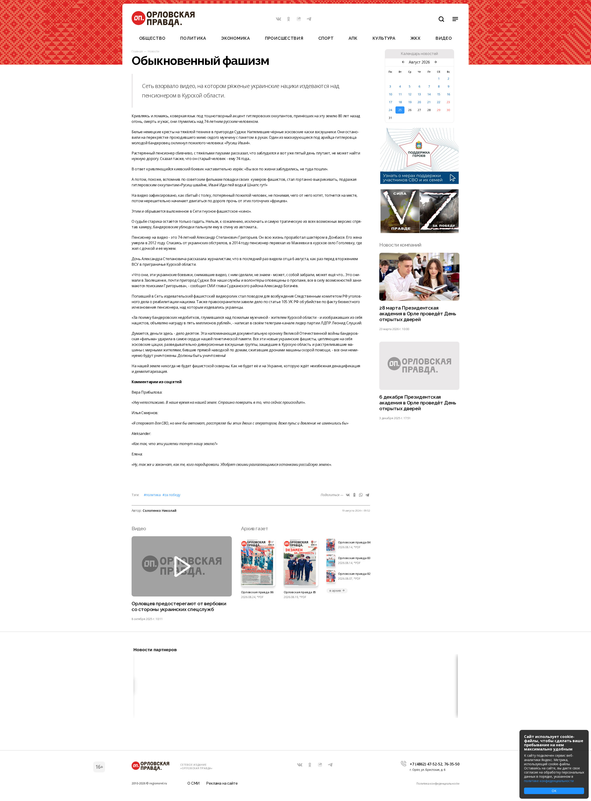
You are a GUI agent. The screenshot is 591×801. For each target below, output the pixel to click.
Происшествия (284, 38)
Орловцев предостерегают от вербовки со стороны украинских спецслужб (179, 606)
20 (419, 102)
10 (390, 94)
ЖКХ (415, 38)
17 (390, 102)
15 (438, 94)
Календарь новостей (419, 54)
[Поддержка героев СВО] (419, 182)
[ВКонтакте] (348, 495)
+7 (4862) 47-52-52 (426, 764)
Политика (193, 38)
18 (400, 102)
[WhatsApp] (361, 495)
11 (400, 94)
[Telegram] (367, 495)
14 (429, 94)
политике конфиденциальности (549, 781)
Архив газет (254, 528)
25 (400, 110)
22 (438, 102)
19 (409, 102)
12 (409, 94)
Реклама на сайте (222, 783)
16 (448, 94)
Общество (152, 38)
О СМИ (193, 783)
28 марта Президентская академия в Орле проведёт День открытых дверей (417, 313)
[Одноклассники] (354, 495)
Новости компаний (400, 245)
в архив (335, 590)
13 (419, 94)
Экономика (235, 38)
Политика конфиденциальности (437, 784)
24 (390, 110)
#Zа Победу (171, 495)
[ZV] (419, 231)
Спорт (326, 38)
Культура (384, 38)
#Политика (152, 495)
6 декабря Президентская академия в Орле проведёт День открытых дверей (417, 402)
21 (429, 102)
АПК (353, 38)
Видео (444, 38)
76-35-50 (451, 764)
